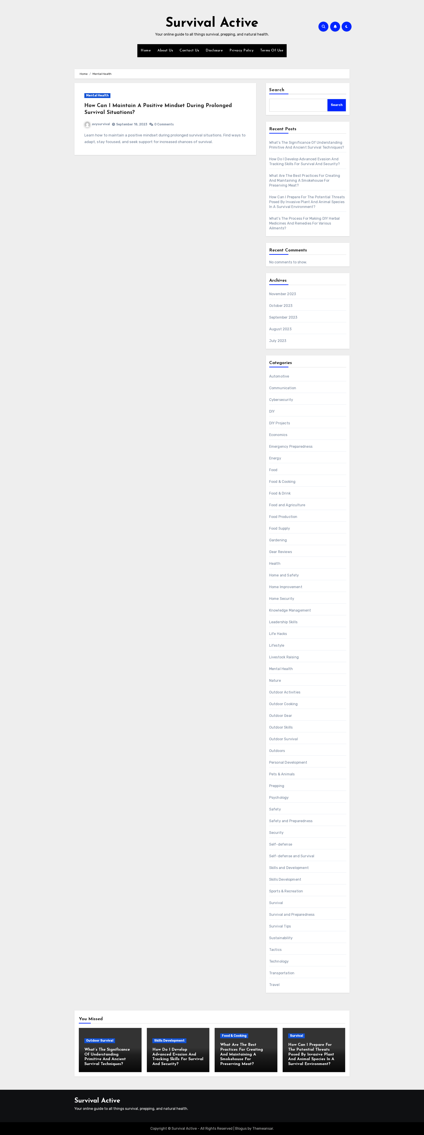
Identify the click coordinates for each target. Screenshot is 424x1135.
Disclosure (214, 50)
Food (273, 470)
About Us (165, 50)
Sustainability (281, 938)
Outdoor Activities (285, 692)
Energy (275, 458)
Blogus (241, 1128)
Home (146, 50)
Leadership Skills (283, 622)
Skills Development (285, 879)
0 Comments (164, 124)
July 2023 (277, 341)
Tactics (275, 950)
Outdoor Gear (280, 716)
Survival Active (212, 23)
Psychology (279, 797)
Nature (275, 680)
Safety (275, 809)
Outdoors (277, 751)
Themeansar (262, 1128)
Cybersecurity (281, 400)
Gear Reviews (280, 552)
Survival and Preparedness (292, 914)
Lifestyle (276, 645)
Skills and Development (289, 868)
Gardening (278, 540)
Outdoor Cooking (283, 704)
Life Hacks (278, 634)
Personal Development (288, 762)
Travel (274, 985)
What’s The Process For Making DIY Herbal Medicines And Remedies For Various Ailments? (304, 223)
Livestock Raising (284, 657)
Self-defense (280, 844)
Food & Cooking (282, 482)
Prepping (276, 786)
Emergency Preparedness (290, 446)
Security (276, 833)
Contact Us (189, 50)
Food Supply (279, 528)
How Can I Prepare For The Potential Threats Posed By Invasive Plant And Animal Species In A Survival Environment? (307, 202)
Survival (276, 903)
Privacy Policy (241, 50)
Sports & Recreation (286, 891)
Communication (282, 388)
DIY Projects (279, 423)
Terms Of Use (271, 50)
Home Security (281, 599)
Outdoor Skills (281, 727)
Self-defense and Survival (291, 856)
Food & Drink (280, 493)
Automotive (279, 376)
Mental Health (97, 95)
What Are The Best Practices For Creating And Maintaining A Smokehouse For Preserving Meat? (304, 180)
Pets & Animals (282, 774)
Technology (279, 961)
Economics (278, 435)
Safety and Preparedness (291, 821)
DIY (272, 411)
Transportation (282, 973)
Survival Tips (280, 926)
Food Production (283, 517)
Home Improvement (285, 587)
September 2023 (283, 317)
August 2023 (280, 329)
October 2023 (280, 306)
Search (277, 90)
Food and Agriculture (287, 505)
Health (274, 563)
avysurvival (101, 124)
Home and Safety (284, 575)
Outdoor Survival (283, 739)
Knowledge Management (290, 610)
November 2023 (282, 294)
